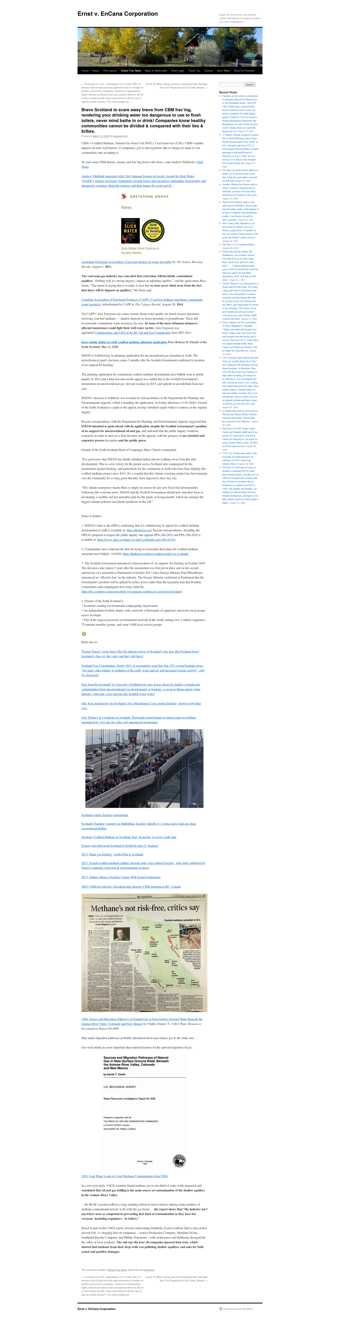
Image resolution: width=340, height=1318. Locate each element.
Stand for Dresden (244, 70)
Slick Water (223, 70)
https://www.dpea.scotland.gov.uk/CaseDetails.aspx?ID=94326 (136, 539)
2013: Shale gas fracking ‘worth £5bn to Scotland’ (112, 854)
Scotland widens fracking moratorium (104, 815)
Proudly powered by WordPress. (238, 1308)
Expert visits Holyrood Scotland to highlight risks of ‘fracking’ (120, 845)
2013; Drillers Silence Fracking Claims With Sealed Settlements (121, 877)
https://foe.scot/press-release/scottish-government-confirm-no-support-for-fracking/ (131, 591)
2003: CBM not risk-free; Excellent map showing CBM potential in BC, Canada (131, 886)
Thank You (194, 70)
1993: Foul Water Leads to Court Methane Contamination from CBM (124, 1176)
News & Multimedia (156, 70)
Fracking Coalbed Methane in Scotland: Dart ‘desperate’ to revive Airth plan (128, 837)
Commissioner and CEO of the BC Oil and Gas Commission (132, 332)
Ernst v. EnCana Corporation (118, 13)
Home (85, 70)
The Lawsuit (110, 70)
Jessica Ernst (120, 136)
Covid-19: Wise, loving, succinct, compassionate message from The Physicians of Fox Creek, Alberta (176, 85)
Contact (208, 70)
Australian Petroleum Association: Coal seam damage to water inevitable (126, 262)
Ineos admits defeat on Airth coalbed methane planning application (124, 342)
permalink (148, 1269)
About (95, 70)
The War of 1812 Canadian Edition (238, 244)
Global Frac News (131, 70)
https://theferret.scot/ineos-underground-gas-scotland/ (155, 554)
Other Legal (177, 70)
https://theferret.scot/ (139, 530)
